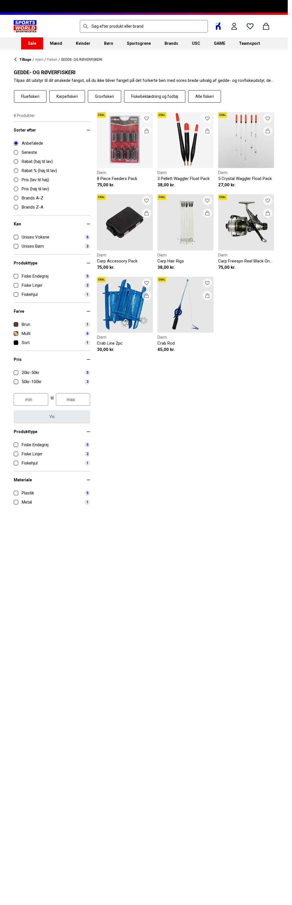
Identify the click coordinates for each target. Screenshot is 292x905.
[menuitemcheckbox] (52, 237)
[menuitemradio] (52, 143)
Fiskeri (52, 60)
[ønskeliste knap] (250, 26)
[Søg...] (85, 26)
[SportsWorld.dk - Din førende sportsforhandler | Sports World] (25, 26)
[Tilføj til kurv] (146, 131)
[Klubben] (218, 26)
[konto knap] (234, 26)
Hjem (39, 60)
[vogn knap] (266, 26)
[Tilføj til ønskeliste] (146, 118)
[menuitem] (32, 43)
